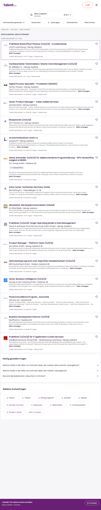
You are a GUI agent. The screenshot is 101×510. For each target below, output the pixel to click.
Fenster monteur (16, 405)
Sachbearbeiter (79, 405)
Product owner (15, 412)
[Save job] (96, 44)
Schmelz (14, 29)
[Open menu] (96, 4)
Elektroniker (57, 405)
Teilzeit (28, 398)
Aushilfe (67, 398)
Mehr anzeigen (15, 53)
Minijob (84, 398)
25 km (66, 15)
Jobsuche (4, 29)
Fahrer (11, 398)
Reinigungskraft (47, 398)
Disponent (38, 405)
